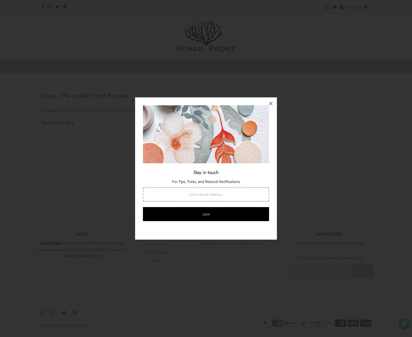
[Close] (271, 103)
